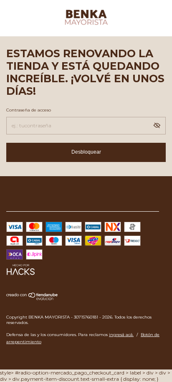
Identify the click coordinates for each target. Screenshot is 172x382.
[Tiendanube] (32, 298)
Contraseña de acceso (28, 110)
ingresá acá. (121, 334)
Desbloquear (86, 152)
